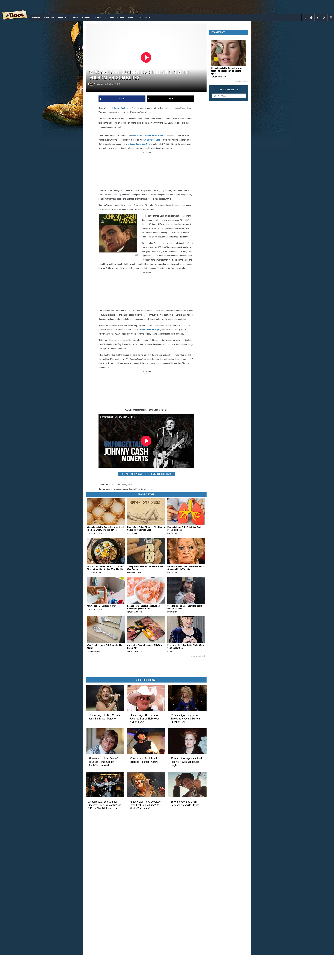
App (139, 18)
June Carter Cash (152, 139)
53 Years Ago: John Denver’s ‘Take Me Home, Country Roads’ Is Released (103, 762)
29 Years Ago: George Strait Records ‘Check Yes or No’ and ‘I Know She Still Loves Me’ (104, 805)
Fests (130, 18)
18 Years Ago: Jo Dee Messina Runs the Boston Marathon (104, 717)
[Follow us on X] (324, 17)
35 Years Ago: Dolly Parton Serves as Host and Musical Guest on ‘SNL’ (185, 719)
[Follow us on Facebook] (318, 17)
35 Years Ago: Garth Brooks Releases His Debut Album (144, 760)
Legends (149, 489)
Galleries (86, 18)
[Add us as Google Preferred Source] (311, 17)
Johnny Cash (120, 108)
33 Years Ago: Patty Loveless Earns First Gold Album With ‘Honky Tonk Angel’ (145, 805)
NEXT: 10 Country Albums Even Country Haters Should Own (146, 474)
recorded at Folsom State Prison (148, 135)
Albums (112, 489)
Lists (75, 18)
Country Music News (137, 489)
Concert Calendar (116, 18)
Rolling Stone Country (138, 144)
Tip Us (147, 18)
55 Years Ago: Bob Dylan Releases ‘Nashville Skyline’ (185, 803)
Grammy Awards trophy (149, 329)
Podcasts (99, 18)
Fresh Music (63, 18)
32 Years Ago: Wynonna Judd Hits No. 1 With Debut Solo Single (186, 762)
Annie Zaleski (98, 84)
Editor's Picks (114, 485)
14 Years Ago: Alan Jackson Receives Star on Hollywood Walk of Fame (144, 719)
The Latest (35, 18)
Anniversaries (122, 489)
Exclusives (49, 18)
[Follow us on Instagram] (331, 17)
